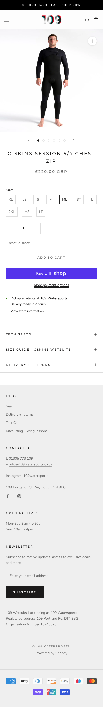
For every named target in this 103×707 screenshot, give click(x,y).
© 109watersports (51, 646)
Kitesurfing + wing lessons (27, 431)
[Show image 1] (38, 140)
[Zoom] (92, 41)
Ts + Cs (12, 422)
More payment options (51, 285)
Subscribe (24, 592)
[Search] (87, 20)
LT (41, 211)
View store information (27, 311)
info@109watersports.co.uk (31, 464)
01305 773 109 (21, 458)
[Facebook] (8, 496)
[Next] (74, 140)
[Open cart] (96, 19)
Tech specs (18, 334)
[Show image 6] (65, 140)
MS (27, 211)
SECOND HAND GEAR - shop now (51, 5)
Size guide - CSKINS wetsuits (38, 349)
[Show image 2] (43, 140)
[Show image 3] (49, 140)
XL (11, 199)
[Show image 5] (59, 140)
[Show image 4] (54, 140)
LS (24, 199)
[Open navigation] (7, 20)
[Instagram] (19, 496)
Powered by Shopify (52, 653)
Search (11, 406)
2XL (12, 211)
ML (64, 199)
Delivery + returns (28, 365)
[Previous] (29, 140)
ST (79, 199)
